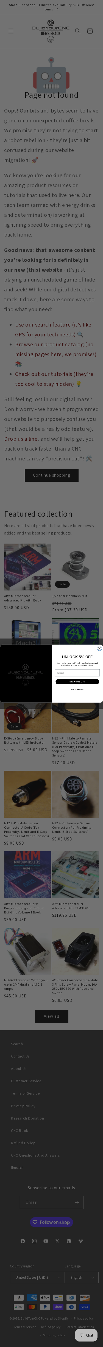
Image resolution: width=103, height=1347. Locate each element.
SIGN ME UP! (77, 681)
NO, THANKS (77, 689)
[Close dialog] (99, 648)
